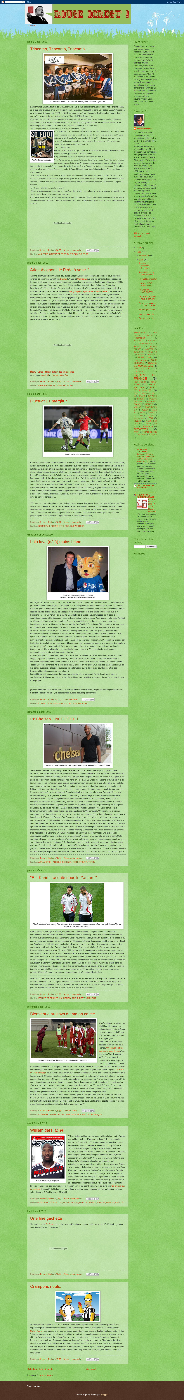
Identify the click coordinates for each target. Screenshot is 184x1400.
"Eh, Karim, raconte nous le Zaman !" (63, 877)
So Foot (49, 1224)
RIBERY (80, 998)
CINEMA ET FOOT (57, 254)
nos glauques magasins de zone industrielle (88, 291)
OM (141, 415)
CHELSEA (66, 862)
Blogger (104, 1395)
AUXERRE (43, 254)
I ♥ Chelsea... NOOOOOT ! (54, 719)
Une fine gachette (46, 1218)
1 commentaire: (71, 699)
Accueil (91, 1369)
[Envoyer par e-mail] (87, 250)
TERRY (91, 862)
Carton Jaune (36, 1331)
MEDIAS (110, 1203)
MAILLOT (137, 407)
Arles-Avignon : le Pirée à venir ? (59, 270)
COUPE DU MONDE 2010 (69, 1114)
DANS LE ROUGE (143, 369)
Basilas (63, 279)
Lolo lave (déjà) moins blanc (55, 542)
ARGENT (152, 341)
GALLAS (101, 1203)
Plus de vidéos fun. (60, 375)
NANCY (142, 413)
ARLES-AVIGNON (46, 385)
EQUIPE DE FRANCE (48, 703)
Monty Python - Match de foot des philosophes (52, 372)
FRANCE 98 (64, 703)
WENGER (119, 1203)
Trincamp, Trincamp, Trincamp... (59, 49)
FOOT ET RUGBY (140, 393)
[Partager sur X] (92, 250)
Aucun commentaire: (73, 250)
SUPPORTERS (77, 526)
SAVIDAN (148, 424)
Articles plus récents (40, 1369)
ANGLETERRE (139, 338)
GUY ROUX (72, 254)
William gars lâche (46, 1130)
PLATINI (150, 415)
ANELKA (57, 862)
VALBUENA (91, 998)
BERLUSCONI (139, 352)
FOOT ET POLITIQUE (92, 1114)
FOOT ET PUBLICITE (145, 389)
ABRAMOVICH (45, 862)
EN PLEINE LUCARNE (142, 450)
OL (135, 415)
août (141, 260)
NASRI (151, 413)
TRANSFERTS (150, 432)
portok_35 (45, 375)
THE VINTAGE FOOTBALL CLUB (145, 496)
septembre (144, 255)
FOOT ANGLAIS (79, 862)
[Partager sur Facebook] (95, 250)
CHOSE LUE (152, 354)
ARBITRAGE (138, 341)
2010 (139, 252)
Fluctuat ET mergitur (48, 401)
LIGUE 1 (149, 404)
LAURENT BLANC (80, 703)
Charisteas (82, 279)
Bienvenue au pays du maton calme (62, 1014)
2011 (139, 248)
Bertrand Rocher (144, 129)
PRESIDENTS (57, 526)
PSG (67, 526)
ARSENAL (137, 346)
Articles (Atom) (46, 1375)
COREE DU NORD (47, 1114)
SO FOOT (83, 254)
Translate (31, 25)
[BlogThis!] (90, 250)
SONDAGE (148, 426)
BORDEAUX (44, 526)
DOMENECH (69, 1203)
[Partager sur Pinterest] (97, 250)
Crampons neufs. (45, 1286)
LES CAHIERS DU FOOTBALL (145, 487)
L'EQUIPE (141, 399)
